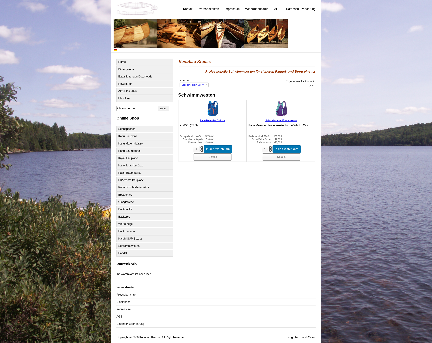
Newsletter (125, 83)
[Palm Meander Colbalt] (212, 115)
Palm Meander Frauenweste (281, 120)
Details (212, 156)
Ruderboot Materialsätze (133, 187)
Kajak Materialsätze (130, 165)
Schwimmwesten (129, 245)
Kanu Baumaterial (129, 150)
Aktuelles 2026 (127, 91)
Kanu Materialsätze (130, 143)
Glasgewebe (126, 202)
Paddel (122, 253)
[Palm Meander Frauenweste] (281, 115)
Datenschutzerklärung (301, 9)
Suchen (163, 108)
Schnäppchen (126, 128)
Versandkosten (209, 9)
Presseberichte (126, 294)
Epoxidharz (125, 194)
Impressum (232, 9)
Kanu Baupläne (127, 136)
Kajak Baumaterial (129, 172)
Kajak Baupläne (128, 158)
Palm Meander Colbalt (212, 120)
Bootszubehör (127, 231)
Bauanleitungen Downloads (135, 76)
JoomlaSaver (307, 337)
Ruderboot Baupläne (131, 180)
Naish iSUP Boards (130, 238)
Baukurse (124, 216)
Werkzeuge (125, 224)
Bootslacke (125, 209)
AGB (277, 9)
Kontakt (188, 9)
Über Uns (124, 98)
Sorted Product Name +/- (193, 85)
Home (122, 61)
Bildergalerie (126, 69)
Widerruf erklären (256, 9)
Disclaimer (123, 302)
